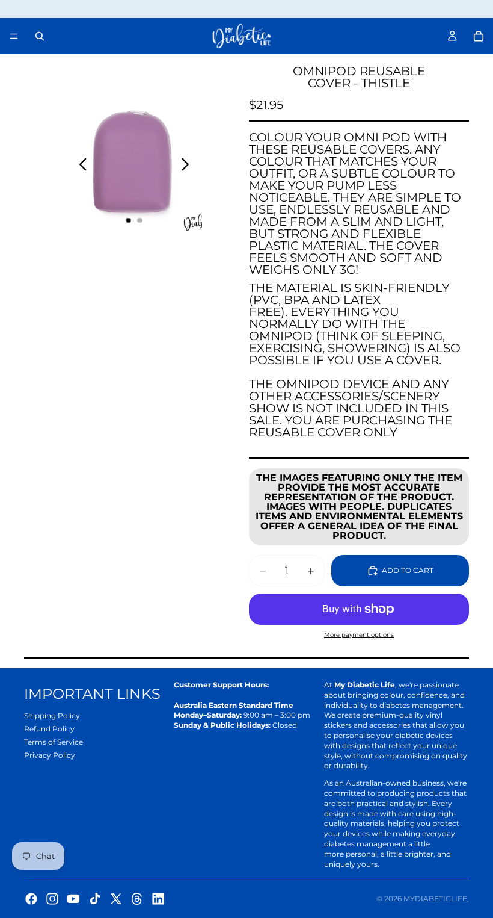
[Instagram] (52, 899)
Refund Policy (49, 728)
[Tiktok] (95, 899)
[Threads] (137, 899)
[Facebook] (31, 899)
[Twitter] (116, 899)
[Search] (39, 36)
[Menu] (14, 36)
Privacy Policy (49, 755)
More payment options (359, 635)
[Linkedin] (158, 899)
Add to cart (407, 570)
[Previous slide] (79, 165)
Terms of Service (53, 741)
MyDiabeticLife (435, 898)
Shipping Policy (52, 715)
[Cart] (478, 36)
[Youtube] (73, 899)
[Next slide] (188, 165)
